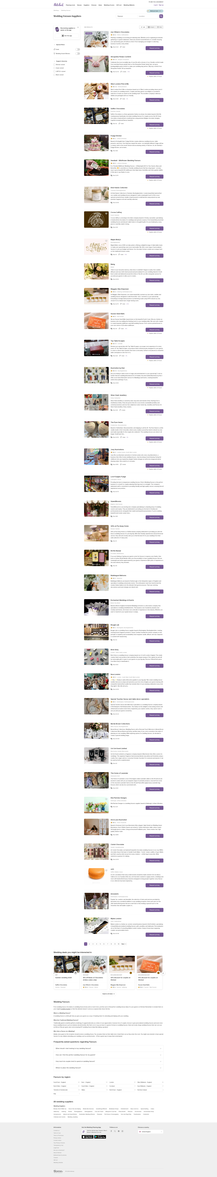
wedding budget (65, 1009)
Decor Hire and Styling (75, 1109)
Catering (63, 1111)
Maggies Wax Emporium (120, 289)
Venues (79, 5)
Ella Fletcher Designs (119, 798)
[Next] (163, 973)
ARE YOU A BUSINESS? (156, 2)
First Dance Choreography (111, 1114)
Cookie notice (57, 1140)
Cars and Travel (99, 1111)
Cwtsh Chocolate (117, 844)
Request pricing (154, 48)
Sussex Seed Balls (118, 314)
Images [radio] (152, 27)
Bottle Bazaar (116, 551)
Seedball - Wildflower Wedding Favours (126, 160)
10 (118, 944)
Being (113, 264)
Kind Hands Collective (119, 188)
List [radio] (144, 27)
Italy (55, 1094)
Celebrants (146, 1114)
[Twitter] (114, 1131)
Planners (130, 1111)
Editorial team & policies (60, 1155)
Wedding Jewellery (73, 1117)
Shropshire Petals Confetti (121, 57)
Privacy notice (57, 1138)
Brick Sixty (115, 650)
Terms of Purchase (59, 1135)
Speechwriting (144, 1109)
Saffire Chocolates (118, 109)
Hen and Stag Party (126, 1114)
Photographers (78, 1111)
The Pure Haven (117, 422)
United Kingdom (146, 1131)
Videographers (88, 1111)
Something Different (101, 1109)
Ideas (100, 5)
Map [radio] (160, 27)
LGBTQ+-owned (60, 71)
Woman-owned (60, 64)
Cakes (152, 1109)
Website (129, 5)
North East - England (116, 1090)
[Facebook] (111, 1131)
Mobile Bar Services (88, 1109)
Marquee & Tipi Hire (111, 1111)
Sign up (161, 5)
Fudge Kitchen (116, 136)
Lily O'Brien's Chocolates (120, 32)
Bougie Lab (115, 625)
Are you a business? (59, 1150)
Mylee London (116, 919)
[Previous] (54, 973)
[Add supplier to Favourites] (106, 33)
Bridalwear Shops (114, 1109)
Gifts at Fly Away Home (120, 526)
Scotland (112, 1086)
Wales (83, 1090)
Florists (70, 1111)
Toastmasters (137, 1114)
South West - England (88, 1086)
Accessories (138, 1111)
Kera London (115, 674)
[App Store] (87, 1138)
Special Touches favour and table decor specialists (130, 699)
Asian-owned (60, 68)
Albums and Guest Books (70, 1114)
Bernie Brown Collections (120, 724)
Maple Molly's (116, 240)
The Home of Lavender (119, 773)
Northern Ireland (142, 1090)
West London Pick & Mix (120, 84)
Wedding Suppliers (59, 1106)
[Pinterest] (118, 1131)
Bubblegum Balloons (118, 575)
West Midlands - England (144, 1082)
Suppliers (86, 5)
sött (112, 869)
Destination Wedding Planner (87, 1114)
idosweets (115, 894)
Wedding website (58, 1162)
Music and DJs (134, 1109)
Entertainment (124, 1109)
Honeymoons (57, 1114)
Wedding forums (109, 5)
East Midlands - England (144, 1086)
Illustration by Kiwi (118, 368)
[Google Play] (100, 1138)
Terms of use (57, 1133)
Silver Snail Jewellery (119, 395)
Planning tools (70, 5)
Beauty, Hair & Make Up (60, 1109)
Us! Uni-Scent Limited (119, 748)
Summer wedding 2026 (63, 978)
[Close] (78, 27)
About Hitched (57, 1152)
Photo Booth (122, 1111)
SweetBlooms (116, 501)
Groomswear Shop (149, 1111)
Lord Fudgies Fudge (118, 477)
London (112, 1082)
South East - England (60, 1082)
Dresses (93, 5)
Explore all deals (108, 994)
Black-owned (59, 75)
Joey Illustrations (117, 450)
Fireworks (99, 1114)
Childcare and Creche (59, 1117)
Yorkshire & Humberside (61, 1090)
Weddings (56, 10)
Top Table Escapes (118, 341)
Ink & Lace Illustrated (119, 820)
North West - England (60, 1086)
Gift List (119, 5)
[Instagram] (122, 1131)
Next (123, 944)
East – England (86, 1082)
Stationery (56, 1111)
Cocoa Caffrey (116, 212)
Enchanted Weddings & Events (122, 600)
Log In (156, 5)
